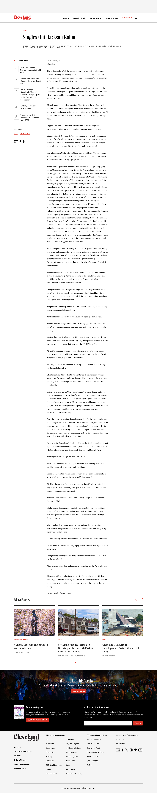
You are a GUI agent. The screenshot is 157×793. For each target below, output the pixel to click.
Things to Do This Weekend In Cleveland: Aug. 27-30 (30, 117)
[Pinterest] (135, 750)
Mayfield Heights (72, 744)
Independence (51, 774)
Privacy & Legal (20, 769)
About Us (17, 747)
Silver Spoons (92, 761)
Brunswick (50, 761)
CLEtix (89, 765)
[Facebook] (122, 750)
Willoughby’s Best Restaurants (28, 107)
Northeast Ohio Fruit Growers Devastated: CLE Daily (30, 70)
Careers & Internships (23, 751)
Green (48, 769)
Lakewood (70, 739)
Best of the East (93, 744)
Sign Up (138, 723)
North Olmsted (71, 752)
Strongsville (70, 769)
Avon (48, 739)
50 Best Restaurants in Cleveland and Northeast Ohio (31, 81)
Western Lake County (74, 774)
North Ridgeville (72, 756)
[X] (126, 750)
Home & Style (111, 18)
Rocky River (70, 761)
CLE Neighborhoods (54, 765)
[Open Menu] (141, 18)
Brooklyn (49, 756)
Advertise (18, 756)
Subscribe (127, 18)
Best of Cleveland (94, 739)
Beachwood (50, 748)
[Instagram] (131, 750)
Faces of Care (92, 756)
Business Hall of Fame (95, 752)
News (66, 18)
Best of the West (93, 748)
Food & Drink (95, 18)
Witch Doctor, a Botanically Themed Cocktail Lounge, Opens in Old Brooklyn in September (30, 95)
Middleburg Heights (73, 748)
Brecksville (50, 752)
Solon (68, 765)
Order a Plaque (20, 760)
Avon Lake (50, 744)
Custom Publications (22, 764)
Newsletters (120, 744)
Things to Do (78, 18)
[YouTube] (140, 750)
